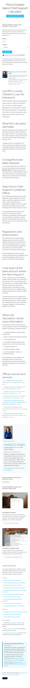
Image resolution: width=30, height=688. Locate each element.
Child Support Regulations (11, 396)
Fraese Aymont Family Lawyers (15, 81)
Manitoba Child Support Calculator (13, 585)
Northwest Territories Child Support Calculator (16, 611)
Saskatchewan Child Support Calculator (14, 605)
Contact (13, 674)
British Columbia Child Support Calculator (14, 582)
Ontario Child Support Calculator (12, 596)
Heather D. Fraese (15, 71)
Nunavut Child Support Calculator (12, 614)
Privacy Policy (6, 674)
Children (4, 44)
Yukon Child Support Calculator (12, 616)
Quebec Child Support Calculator (12, 603)
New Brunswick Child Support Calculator (14, 587)
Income (4, 38)
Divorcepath (7, 645)
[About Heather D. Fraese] (4, 74)
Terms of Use (24, 672)
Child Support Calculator (12, 523)
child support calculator (15, 622)
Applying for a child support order (13, 407)
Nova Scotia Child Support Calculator (13, 594)
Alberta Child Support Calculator (12, 580)
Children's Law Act (9, 391)
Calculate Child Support (15, 16)
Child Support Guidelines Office (13, 557)
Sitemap (18, 674)
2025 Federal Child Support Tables (13, 380)
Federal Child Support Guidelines (12, 387)
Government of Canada (12, 628)
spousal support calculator (12, 633)
